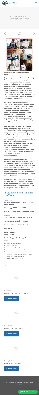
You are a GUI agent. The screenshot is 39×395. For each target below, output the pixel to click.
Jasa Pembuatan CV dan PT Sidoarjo (16, 293)
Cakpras (19, 384)
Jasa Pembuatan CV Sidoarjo (13, 328)
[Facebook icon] (17, 387)
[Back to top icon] (19, 380)
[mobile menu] (36, 3)
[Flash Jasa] (9, 3)
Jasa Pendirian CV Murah (12, 363)
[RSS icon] (22, 387)
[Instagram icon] (19, 387)
